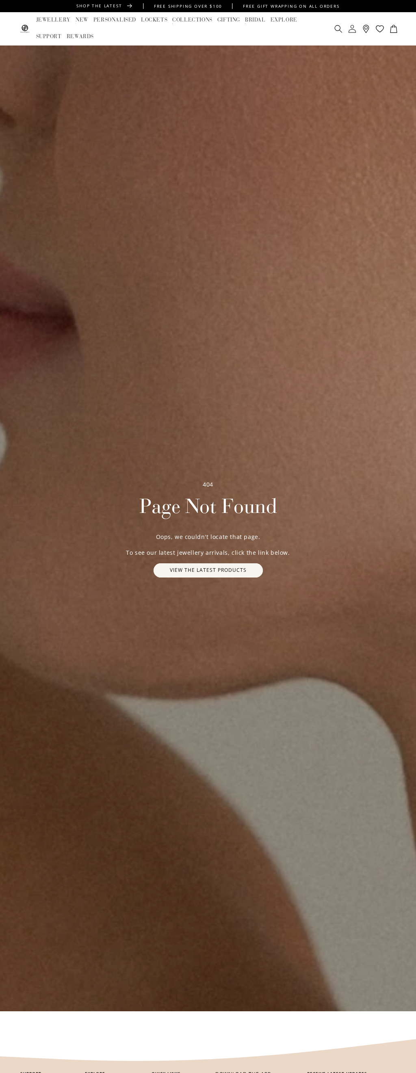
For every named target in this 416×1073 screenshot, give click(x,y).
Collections (192, 20)
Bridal (255, 20)
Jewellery (53, 20)
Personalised (114, 20)
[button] (53, 20)
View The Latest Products (208, 570)
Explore (284, 20)
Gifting (228, 20)
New (82, 20)
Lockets (154, 20)
